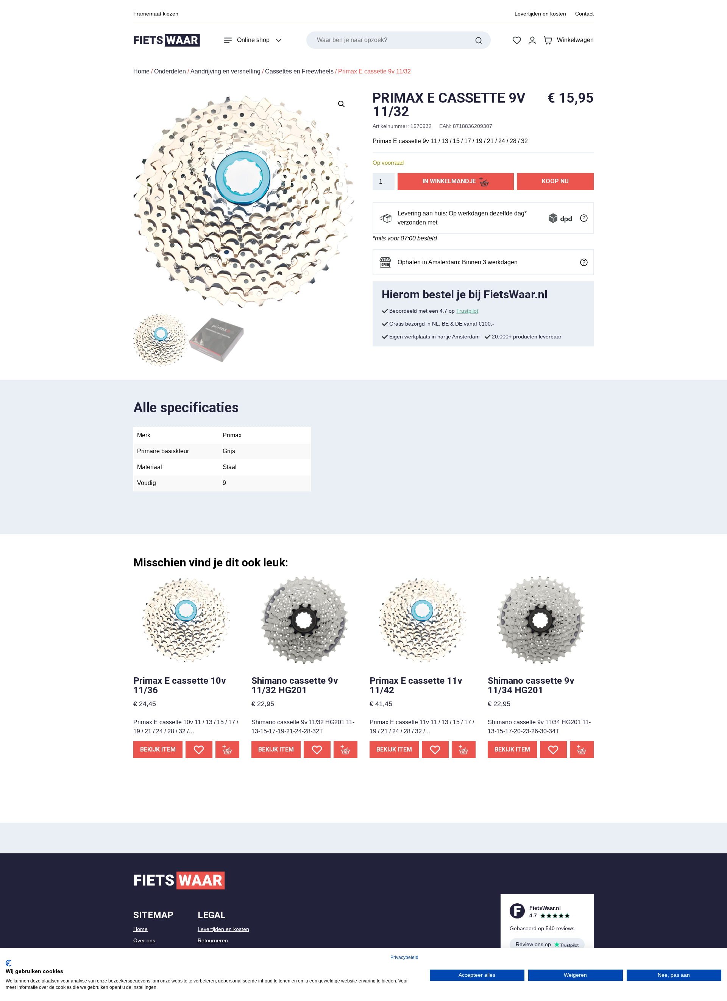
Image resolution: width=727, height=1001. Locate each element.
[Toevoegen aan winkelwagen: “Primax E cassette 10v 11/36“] (227, 749)
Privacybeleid (404, 957)
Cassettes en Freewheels (299, 71)
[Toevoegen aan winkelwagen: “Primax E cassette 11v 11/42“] (464, 749)
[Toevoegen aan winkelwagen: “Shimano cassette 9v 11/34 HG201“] (582, 749)
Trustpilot (467, 311)
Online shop (253, 40)
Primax (232, 435)
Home (141, 71)
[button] (341, 104)
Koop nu (555, 181)
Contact (584, 14)
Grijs (229, 451)
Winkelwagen (575, 40)
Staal (230, 467)
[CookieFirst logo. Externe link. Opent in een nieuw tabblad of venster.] (8, 963)
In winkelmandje (449, 181)
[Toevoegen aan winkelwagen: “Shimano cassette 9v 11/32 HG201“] (346, 749)
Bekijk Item (158, 749)
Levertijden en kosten (540, 14)
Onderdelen (170, 71)
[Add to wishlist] (199, 749)
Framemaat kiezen (155, 14)
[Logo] (166, 40)
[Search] (479, 40)
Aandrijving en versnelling (225, 71)
